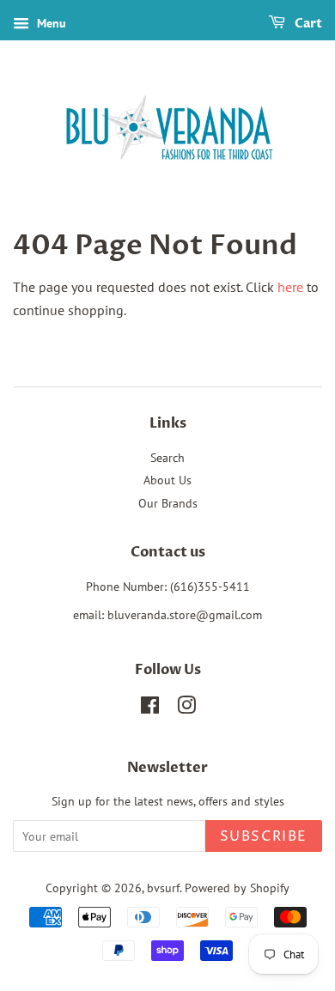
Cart (307, 23)
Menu (50, 23)
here (290, 286)
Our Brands (168, 503)
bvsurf (163, 888)
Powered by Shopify (237, 888)
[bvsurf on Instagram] (186, 708)
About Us (167, 480)
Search (167, 457)
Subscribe (264, 836)
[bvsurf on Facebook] (150, 708)
